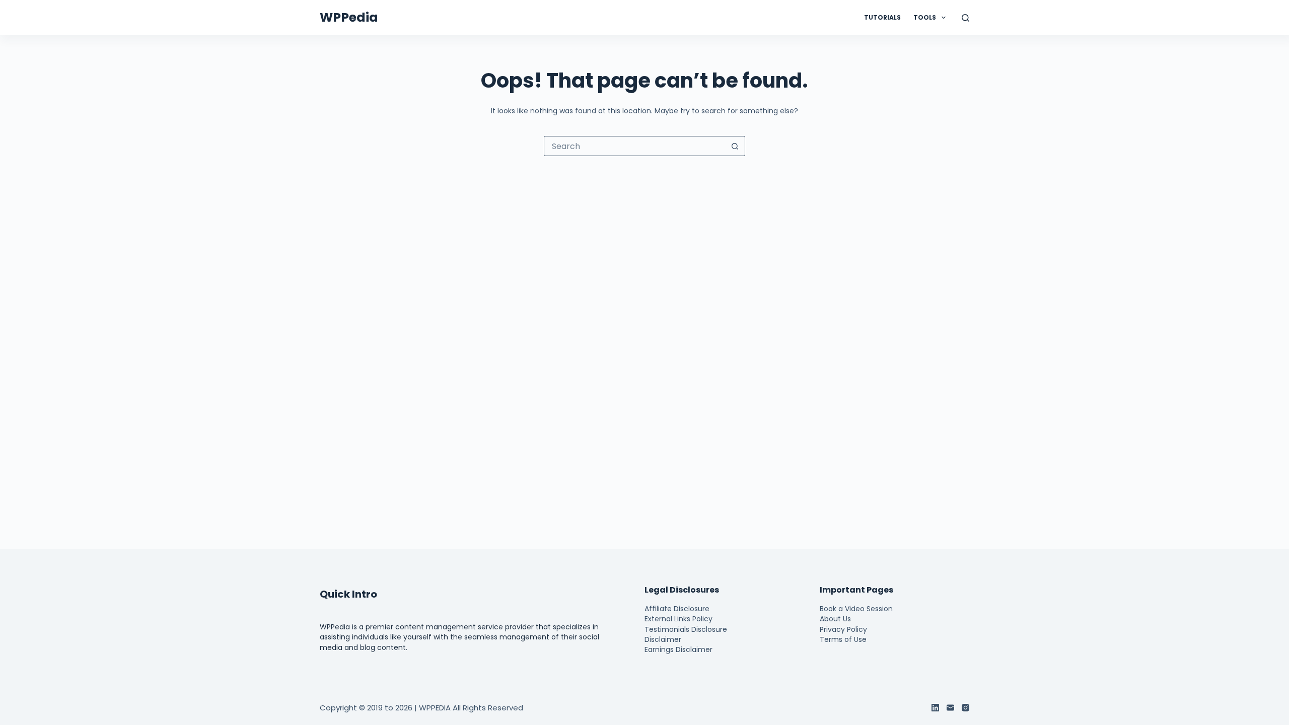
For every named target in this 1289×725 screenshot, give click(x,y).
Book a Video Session (856, 609)
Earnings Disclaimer (678, 649)
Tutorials (882, 17)
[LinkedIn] (935, 707)
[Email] (950, 707)
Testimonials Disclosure (685, 629)
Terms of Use (843, 639)
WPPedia (349, 17)
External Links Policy (678, 619)
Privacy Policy (843, 629)
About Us (835, 619)
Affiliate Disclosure (676, 609)
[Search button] (735, 146)
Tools (924, 17)
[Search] (965, 18)
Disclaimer (662, 639)
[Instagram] (965, 707)
